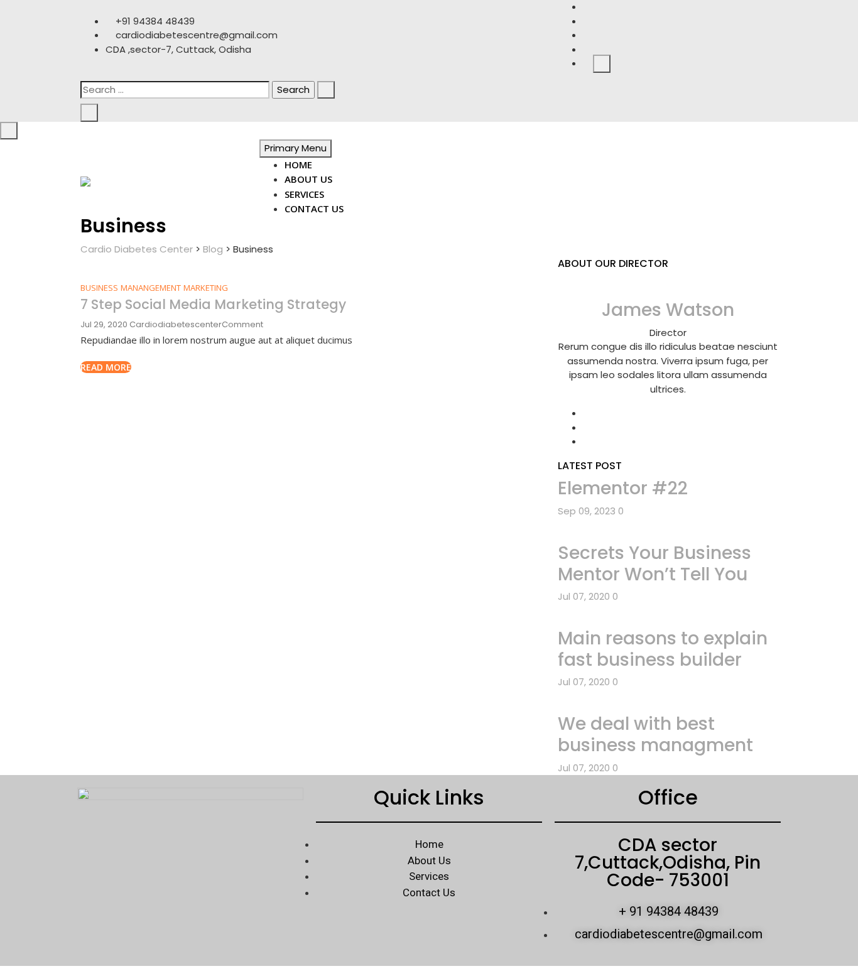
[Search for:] (174, 90)
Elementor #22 (623, 488)
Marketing (205, 287)
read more (105, 367)
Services (304, 194)
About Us (308, 179)
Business (99, 287)
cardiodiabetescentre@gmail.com (195, 34)
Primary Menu (295, 148)
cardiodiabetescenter (175, 324)
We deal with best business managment (655, 734)
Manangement (151, 287)
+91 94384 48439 (154, 21)
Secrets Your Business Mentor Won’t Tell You (654, 564)
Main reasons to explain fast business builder (663, 649)
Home (298, 164)
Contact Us (314, 208)
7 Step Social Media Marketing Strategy (213, 304)
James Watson (668, 310)
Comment (242, 324)
